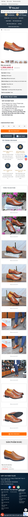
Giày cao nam (13, 18)
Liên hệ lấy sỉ (4, 4)
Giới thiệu (3, 1)
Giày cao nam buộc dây (4, 495)
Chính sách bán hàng (13, 4)
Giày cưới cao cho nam (5, 503)
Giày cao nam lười (5, 497)
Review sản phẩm (17, 1)
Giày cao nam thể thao (5, 500)
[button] (2, 62)
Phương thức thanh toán (22, 502)
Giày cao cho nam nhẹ (6, 464)
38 (3, 126)
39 (8, 126)
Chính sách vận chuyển (22, 499)
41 (19, 126)
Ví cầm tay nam (13, 491)
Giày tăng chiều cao (4, 492)
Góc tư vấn (9, 1)
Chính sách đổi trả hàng (23, 496)
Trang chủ (6, 18)
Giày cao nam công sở (4, 506)
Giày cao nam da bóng (4, 508)
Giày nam (21, 18)
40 (14, 126)
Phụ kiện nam (14, 489)
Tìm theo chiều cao (11, 23)
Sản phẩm (8, 20)
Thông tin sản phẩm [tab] (9, 188)
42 (24, 126)
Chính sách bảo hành (22, 493)
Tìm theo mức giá (17, 20)
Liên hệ (19, 23)
